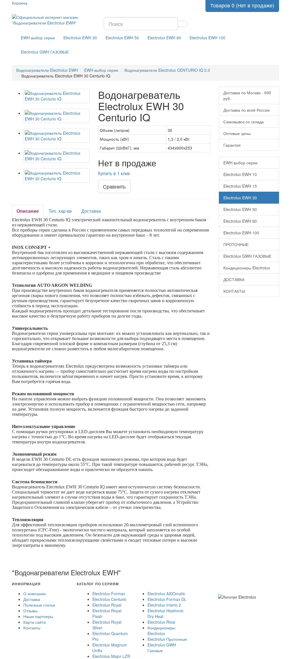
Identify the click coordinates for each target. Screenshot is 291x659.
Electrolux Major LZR (111, 656)
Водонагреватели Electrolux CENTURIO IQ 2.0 (167, 70)
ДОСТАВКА (233, 279)
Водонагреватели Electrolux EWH (47, 70)
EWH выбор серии (38, 37)
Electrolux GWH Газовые (161, 647)
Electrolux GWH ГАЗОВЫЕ (45, 52)
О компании (34, 593)
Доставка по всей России (246, 110)
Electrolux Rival (161, 622)
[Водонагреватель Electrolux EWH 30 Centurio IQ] (56, 96)
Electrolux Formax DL (166, 599)
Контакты (31, 628)
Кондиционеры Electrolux (246, 268)
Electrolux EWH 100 (207, 37)
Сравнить (114, 186)
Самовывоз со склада (243, 121)
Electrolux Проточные (167, 639)
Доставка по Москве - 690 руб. (247, 95)
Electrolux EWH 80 (164, 37)
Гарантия (232, 145)
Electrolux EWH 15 (240, 186)
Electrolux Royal (106, 605)
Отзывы (30, 610)
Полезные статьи (39, 605)
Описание (27, 211)
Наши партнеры (38, 616)
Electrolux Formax (108, 593)
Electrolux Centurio (109, 599)
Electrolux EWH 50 (122, 37)
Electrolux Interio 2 (164, 605)
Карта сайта (34, 622)
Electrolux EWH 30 (80, 37)
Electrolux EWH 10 (240, 174)
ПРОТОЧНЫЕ (236, 244)
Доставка (91, 211)
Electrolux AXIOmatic (166, 593)
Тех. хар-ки (60, 211)
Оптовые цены (237, 133)
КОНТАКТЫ (234, 291)
